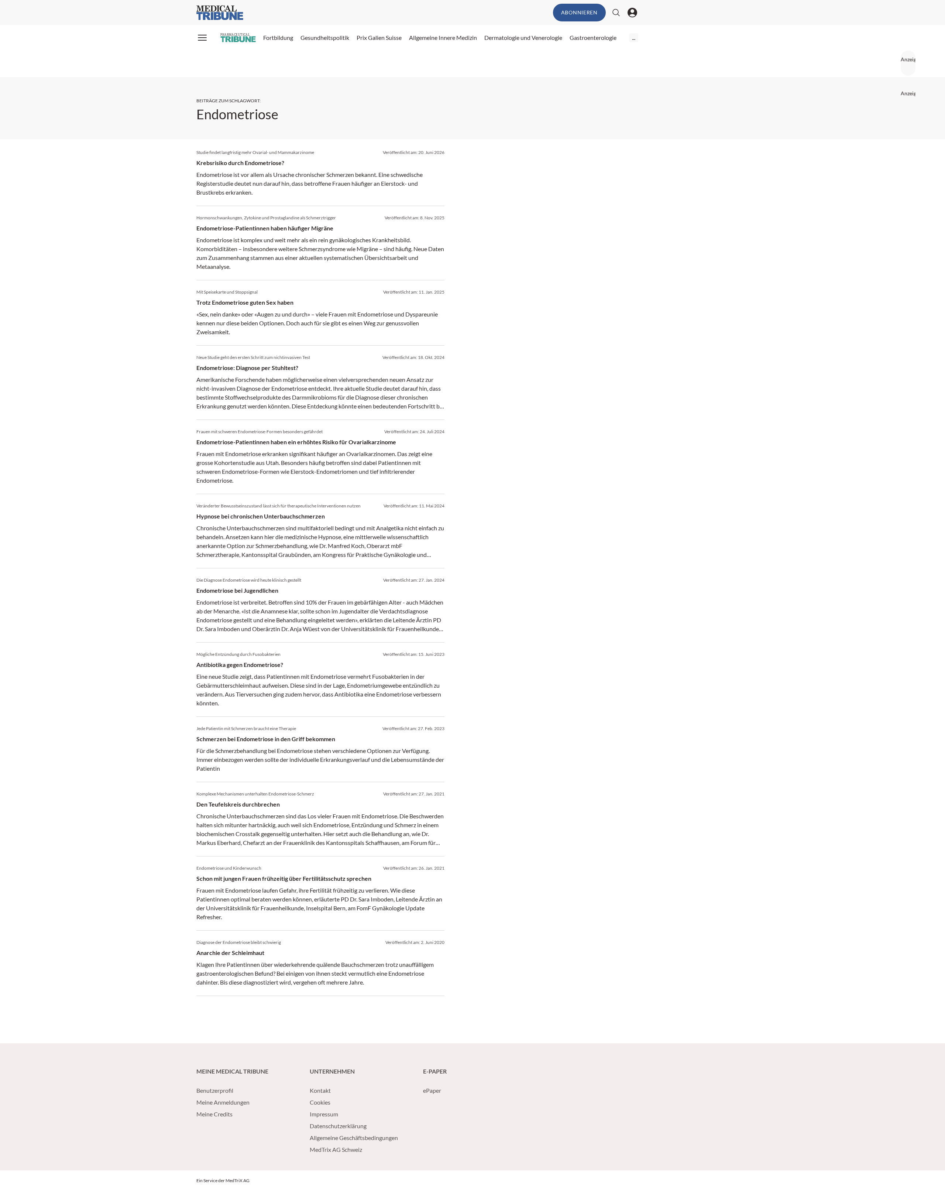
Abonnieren (579, 12)
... (633, 37)
